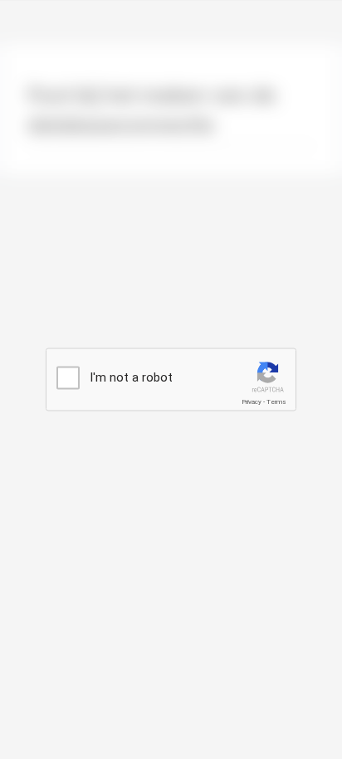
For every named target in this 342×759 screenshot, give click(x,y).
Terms (276, 402)
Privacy (251, 402)
